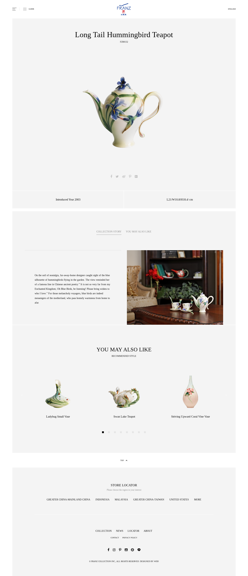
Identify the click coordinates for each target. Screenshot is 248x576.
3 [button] (115, 432)
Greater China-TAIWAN (148, 499)
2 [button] (109, 432)
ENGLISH (232, 9)
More (197, 499)
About (148, 531)
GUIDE (31, 9)
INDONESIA (102, 499)
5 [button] (127, 432)
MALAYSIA (121, 499)
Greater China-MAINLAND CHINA (68, 499)
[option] (124, 110)
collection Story (108, 231)
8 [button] (145, 432)
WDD (156, 561)
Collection (103, 531)
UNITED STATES (179, 499)
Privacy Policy (129, 538)
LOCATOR (133, 531)
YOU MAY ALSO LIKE (138, 231)
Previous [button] (22, 394)
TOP (122, 460)
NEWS (119, 531)
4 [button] (121, 432)
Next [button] (226, 394)
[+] (175, 251)
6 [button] (133, 432)
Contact (115, 538)
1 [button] (103, 432)
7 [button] (139, 432)
